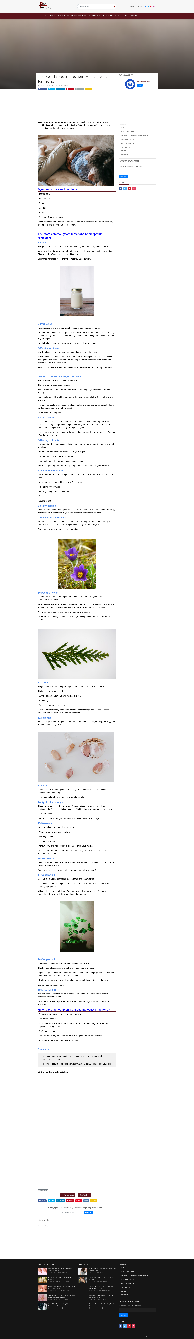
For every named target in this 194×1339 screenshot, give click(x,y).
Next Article (84, 1195)
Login (141, 6)
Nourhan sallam (143, 82)
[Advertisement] (77, 106)
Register (133, 6)
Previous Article (68, 1195)
